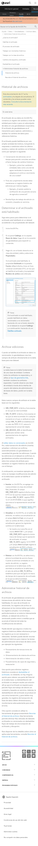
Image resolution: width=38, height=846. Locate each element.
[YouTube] (33, 756)
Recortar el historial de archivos (16, 77)
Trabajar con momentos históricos (14, 51)
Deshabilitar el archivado (11, 64)
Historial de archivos (12, 73)
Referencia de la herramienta (31, 14)
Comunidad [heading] (6, 770)
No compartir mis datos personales (16, 837)
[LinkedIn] (33, 752)
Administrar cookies (10, 832)
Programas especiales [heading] (10, 785)
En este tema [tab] (7, 112)
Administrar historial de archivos (15, 34)
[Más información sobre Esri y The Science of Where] (6, 756)
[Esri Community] (24, 756)
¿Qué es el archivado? (10, 38)
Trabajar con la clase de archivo (13, 55)
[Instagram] (29, 756)
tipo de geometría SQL (19, 378)
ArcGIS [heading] (4, 765)
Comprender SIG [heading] (7, 775)
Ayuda (21, 14)
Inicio (4, 14)
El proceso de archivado (11, 46)
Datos (10, 31)
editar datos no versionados (14, 443)
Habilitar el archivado (10, 42)
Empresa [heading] (5, 780)
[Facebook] (24, 752)
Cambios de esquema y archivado (14, 60)
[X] (29, 752)
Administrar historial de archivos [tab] (16, 69)
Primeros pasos (13, 14)
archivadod (7, 97)
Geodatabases (19, 31)
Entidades (26, 9)
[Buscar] (30, 3)
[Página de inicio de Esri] (5, 3)
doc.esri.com (17, 21)
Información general (11, 9)
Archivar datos (31, 31)
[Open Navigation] (35, 3)
